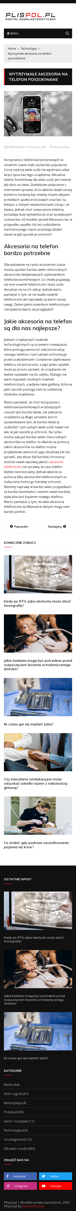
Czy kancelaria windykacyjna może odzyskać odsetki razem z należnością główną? (35, 783)
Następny (55, 526)
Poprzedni (21, 526)
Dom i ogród (13, 1093)
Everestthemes (33, 1206)
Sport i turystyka (16, 1121)
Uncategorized (14, 1139)
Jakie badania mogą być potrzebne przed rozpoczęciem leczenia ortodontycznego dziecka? (38, 664)
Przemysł (10, 1112)
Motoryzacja (13, 1102)
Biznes (8, 1084)
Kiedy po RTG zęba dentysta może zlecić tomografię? (37, 603)
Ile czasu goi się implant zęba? (29, 724)
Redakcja (64, 147)
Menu (14, 33)
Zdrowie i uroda (15, 1148)
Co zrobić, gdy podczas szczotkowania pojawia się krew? (36, 844)
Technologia (12, 1130)
